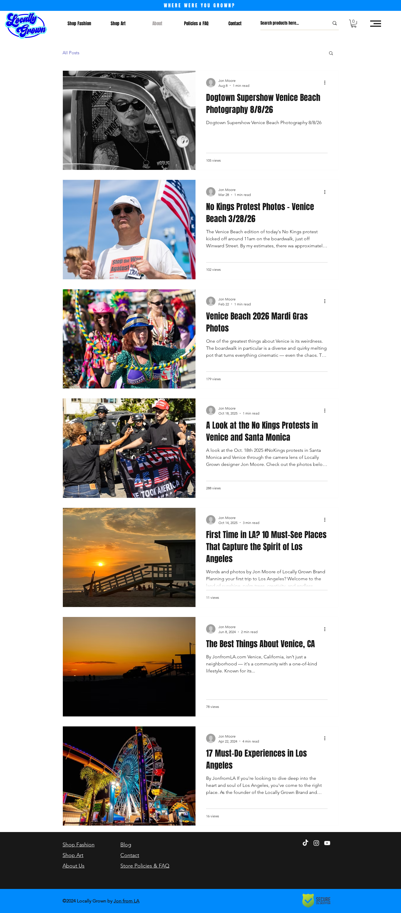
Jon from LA (126, 901)
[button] (353, 24)
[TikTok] (305, 843)
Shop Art (73, 855)
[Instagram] (316, 843)
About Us (74, 866)
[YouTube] (327, 843)
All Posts (71, 52)
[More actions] (326, 82)
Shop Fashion (79, 844)
